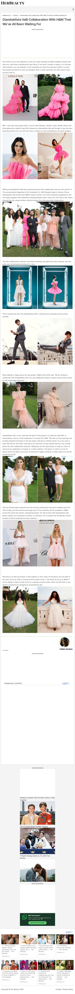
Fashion (6, 650)
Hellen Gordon (66, 649)
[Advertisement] (37, 44)
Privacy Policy (68, 989)
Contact (59, 989)
